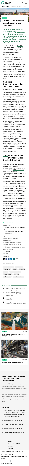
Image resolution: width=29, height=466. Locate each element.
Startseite (4, 6)
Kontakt (10, 441)
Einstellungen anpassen (6, 463)
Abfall (8, 6)
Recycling (16, 274)
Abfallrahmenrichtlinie (18, 169)
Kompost (5, 131)
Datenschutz (11, 448)
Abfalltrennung (19, 267)
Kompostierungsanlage (17, 47)
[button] (4, 259)
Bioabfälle (20, 46)
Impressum (11, 446)
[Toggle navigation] (26, 3)
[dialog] (14, 458)
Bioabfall (20, 64)
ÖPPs (5, 156)
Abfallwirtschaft (14, 163)
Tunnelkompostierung (18, 276)
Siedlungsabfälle (9, 148)
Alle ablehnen (5, 461)
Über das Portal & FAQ (14, 443)
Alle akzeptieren (15, 461)
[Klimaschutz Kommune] (6, 3)
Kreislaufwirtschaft (11, 160)
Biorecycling (20, 59)
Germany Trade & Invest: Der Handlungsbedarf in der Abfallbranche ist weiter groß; (15, 294)
